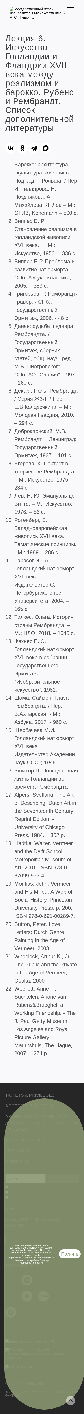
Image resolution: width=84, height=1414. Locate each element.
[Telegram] (34, 148)
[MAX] (45, 148)
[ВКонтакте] (10, 148)
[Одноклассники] (22, 148)
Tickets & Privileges (30, 1095)
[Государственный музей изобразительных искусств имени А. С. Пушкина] (38, 17)
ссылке (39, 1262)
